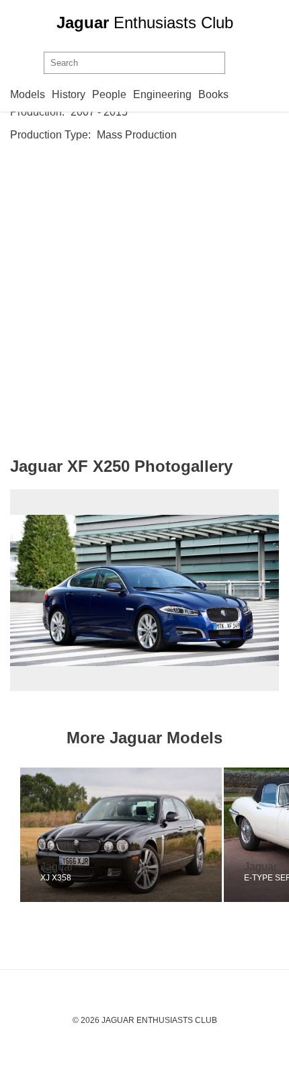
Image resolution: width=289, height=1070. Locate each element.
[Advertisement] (144, 299)
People (109, 94)
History (68, 94)
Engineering (162, 94)
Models (27, 94)
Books (213, 94)
